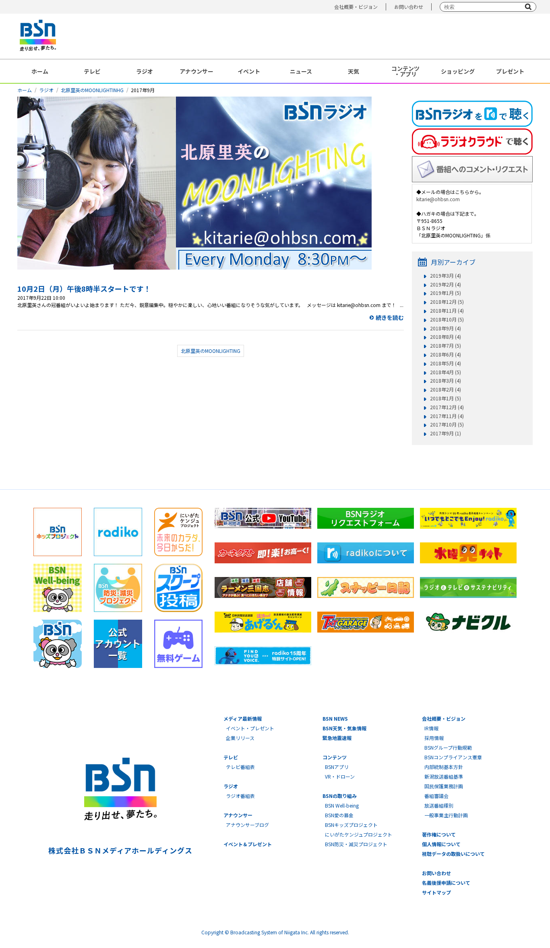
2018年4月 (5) (445, 372)
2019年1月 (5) (445, 293)
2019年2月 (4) (445, 284)
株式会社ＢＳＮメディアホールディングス (120, 850)
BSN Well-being (342, 805)
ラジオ (144, 71)
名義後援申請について (446, 882)
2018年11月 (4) (447, 310)
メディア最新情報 (242, 718)
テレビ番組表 (240, 766)
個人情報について (441, 844)
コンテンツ (335, 757)
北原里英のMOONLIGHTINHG (92, 90)
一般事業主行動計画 (446, 815)
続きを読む (390, 317)
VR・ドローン (340, 776)
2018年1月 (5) (445, 398)
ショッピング (458, 71)
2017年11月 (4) (447, 416)
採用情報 (434, 737)
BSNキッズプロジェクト (351, 824)
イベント (249, 71)
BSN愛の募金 (339, 815)
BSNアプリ (337, 766)
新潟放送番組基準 (443, 776)
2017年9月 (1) (445, 433)
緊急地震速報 (337, 737)
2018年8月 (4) (445, 337)
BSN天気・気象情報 (344, 728)
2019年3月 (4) (445, 275)
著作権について (439, 834)
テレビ (92, 71)
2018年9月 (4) (445, 328)
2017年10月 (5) (447, 424)
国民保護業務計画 (443, 786)
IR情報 (431, 728)
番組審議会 (436, 795)
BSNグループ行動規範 (448, 747)
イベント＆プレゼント (247, 844)
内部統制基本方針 (443, 766)
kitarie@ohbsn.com (438, 199)
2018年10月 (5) (447, 319)
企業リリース (240, 737)
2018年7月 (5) (445, 345)
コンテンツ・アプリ (405, 71)
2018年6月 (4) (445, 354)
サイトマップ (436, 892)
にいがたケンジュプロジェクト (358, 834)
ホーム (39, 71)
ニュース (301, 71)
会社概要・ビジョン (356, 6)
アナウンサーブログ (247, 824)
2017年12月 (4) (447, 407)
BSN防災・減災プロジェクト (356, 844)
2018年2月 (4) (445, 389)
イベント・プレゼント (250, 728)
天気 (353, 71)
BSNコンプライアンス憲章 (453, 757)
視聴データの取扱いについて (453, 853)
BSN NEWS (335, 718)
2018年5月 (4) (445, 363)
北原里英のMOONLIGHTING (210, 350)
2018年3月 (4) (445, 380)
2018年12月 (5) (447, 302)
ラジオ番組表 (240, 795)
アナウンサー (196, 71)
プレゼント (510, 71)
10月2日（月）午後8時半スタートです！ (84, 288)
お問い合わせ (408, 6)
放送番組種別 (438, 805)
